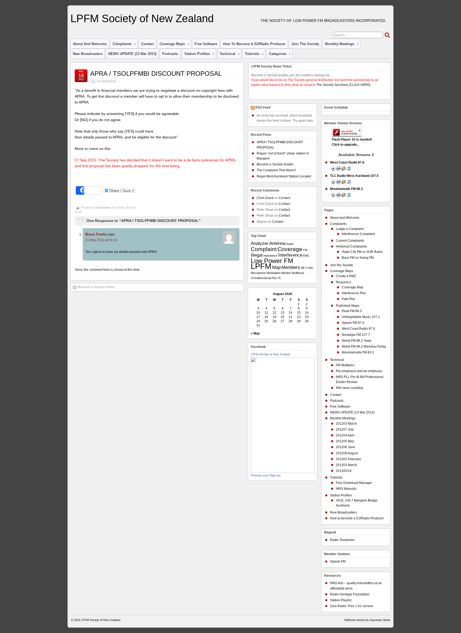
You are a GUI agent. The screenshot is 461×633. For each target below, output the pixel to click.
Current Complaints (350, 240)
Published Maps (347, 306)
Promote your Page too (266, 475)
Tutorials (252, 54)
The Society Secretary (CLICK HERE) (343, 85)
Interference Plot (353, 293)
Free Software (205, 44)
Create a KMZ (346, 276)
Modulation (274, 272)
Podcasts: (170, 54)
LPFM (261, 266)
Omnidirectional (261, 278)
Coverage (289, 249)
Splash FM (337, 561)
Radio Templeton (342, 540)
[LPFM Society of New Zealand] (283, 472)
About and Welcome (90, 44)
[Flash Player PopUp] (333, 170)
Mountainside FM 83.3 (358, 352)
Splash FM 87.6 (353, 323)
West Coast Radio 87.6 (358, 329)
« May (255, 333)
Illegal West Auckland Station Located (284, 176)
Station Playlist (340, 600)
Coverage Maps (172, 44)
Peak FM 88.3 (352, 311)
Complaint (264, 249)
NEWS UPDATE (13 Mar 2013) (132, 54)
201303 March (346, 465)
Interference (290, 255)
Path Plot (348, 299)
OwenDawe (102, 207)
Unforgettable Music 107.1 (361, 317)
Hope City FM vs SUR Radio (362, 252)
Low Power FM (272, 260)
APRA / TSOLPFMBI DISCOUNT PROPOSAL (156, 73)
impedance (270, 255)
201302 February (348, 459)
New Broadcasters (87, 54)
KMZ (306, 255)
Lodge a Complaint (350, 229)
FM (305, 250)
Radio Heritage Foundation (349, 594)
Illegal (257, 255)
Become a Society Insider (96, 287)
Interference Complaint (358, 234)
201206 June (345, 447)
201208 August (347, 453)
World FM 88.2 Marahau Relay (364, 346)
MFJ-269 (307, 267)
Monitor (286, 272)
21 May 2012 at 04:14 (101, 240)
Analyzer (259, 243)
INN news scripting (349, 388)
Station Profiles (197, 54)
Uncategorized (106, 81)
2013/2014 (344, 471)
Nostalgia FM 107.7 (356, 335)
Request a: (344, 282)
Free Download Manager (354, 483)
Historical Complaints (351, 246)
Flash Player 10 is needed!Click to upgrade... (352, 142)
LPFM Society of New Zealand (142, 18)
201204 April (345, 435)
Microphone (258, 272)
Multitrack (298, 272)
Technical (227, 54)
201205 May (345, 441)
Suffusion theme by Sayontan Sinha (367, 620)
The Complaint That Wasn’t (276, 170)
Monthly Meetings (339, 44)
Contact (147, 44)
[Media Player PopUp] (338, 170)
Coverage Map (352, 287)
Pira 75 (276, 278)
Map (276, 267)
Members (290, 267)
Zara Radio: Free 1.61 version (351, 606)
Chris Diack (265, 198)
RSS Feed (262, 107)
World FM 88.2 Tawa (356, 341)
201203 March (346, 423)
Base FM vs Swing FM (358, 258)
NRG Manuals (346, 489)
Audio (289, 243)
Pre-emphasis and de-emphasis (359, 371)
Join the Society (305, 44)
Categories (278, 54)
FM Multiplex (345, 365)
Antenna (277, 243)
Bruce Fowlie (96, 234)
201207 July (345, 429)
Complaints (122, 44)
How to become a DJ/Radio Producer (254, 44)
